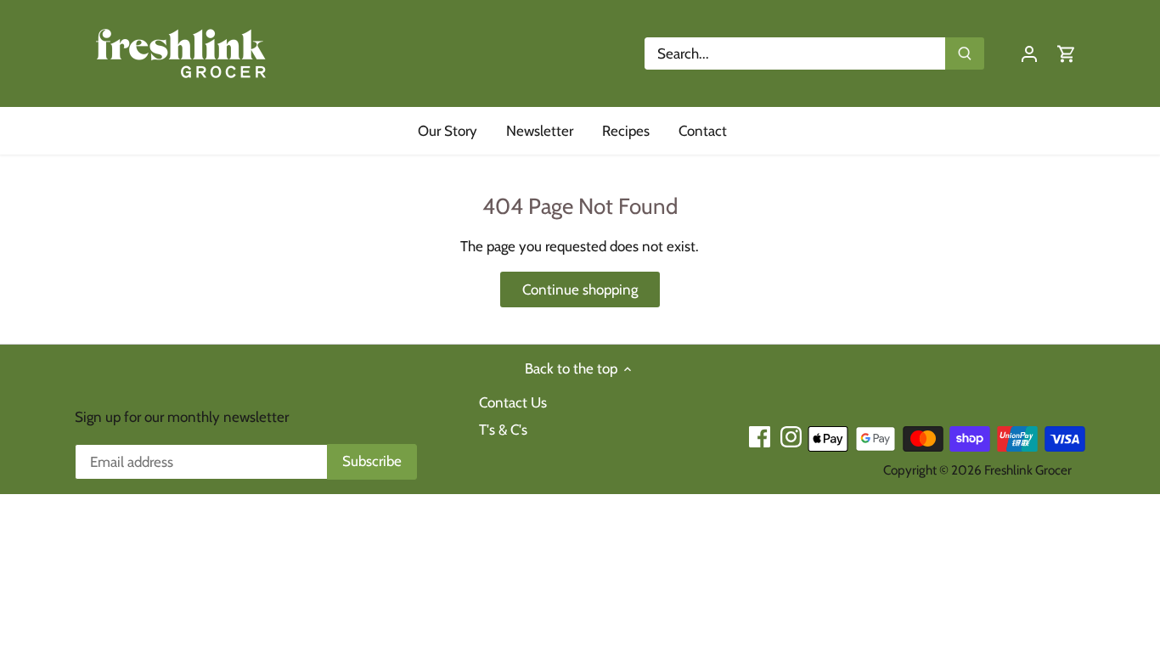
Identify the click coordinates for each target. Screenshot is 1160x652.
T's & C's (503, 429)
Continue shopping (580, 289)
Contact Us (513, 402)
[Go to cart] (1066, 54)
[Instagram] (791, 436)
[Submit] (965, 53)
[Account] (1029, 54)
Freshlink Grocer (1028, 470)
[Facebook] (759, 436)
